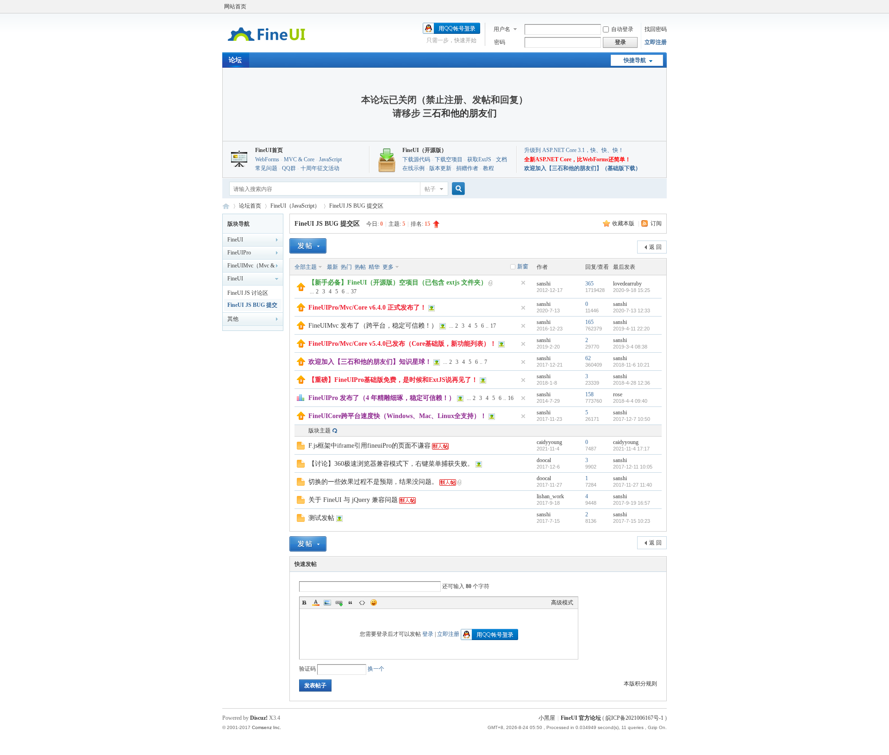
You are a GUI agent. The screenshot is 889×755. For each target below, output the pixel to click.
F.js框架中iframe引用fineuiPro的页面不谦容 (369, 445)
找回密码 (656, 29)
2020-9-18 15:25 (631, 290)
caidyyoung (549, 442)
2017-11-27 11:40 (632, 485)
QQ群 (289, 168)
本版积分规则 (640, 683)
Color (315, 602)
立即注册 (656, 42)
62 (588, 358)
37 (354, 291)
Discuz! (259, 718)
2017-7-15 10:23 (631, 521)
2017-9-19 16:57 (631, 503)
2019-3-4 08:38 (630, 346)
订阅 (656, 223)
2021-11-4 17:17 (631, 448)
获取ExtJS (479, 159)
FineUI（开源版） (424, 150)
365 (589, 283)
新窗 (522, 266)
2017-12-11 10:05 (632, 466)
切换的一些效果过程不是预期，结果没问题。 (373, 481)
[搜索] (457, 189)
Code (362, 602)
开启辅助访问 (664, 6)
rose (617, 394)
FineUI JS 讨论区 (247, 293)
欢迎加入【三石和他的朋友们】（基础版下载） (582, 168)
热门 (346, 267)
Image (327, 602)
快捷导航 (635, 60)
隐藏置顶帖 (523, 283)
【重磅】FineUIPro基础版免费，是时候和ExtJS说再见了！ (393, 379)
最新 (332, 267)
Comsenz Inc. (266, 727)
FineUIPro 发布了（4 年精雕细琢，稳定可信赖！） (381, 397)
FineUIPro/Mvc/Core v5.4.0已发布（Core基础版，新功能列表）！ (402, 343)
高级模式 (562, 602)
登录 (427, 634)
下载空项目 (449, 159)
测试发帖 (321, 517)
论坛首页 (250, 206)
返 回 (655, 247)
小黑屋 (546, 718)
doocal (544, 460)
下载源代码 (416, 159)
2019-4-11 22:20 (631, 328)
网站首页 (235, 6)
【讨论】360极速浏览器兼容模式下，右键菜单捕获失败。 (391, 463)
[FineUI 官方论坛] (266, 47)
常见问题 (266, 168)
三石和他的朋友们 (460, 113)
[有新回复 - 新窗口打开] (301, 447)
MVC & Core (299, 159)
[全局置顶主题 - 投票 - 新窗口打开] (300, 399)
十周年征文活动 (320, 168)
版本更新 (440, 168)
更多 (388, 267)
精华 (374, 267)
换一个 (376, 669)
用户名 (502, 29)
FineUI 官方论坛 (226, 206)
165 (589, 322)
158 (589, 394)
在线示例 (413, 168)
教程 (488, 168)
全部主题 (305, 267)
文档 (501, 159)
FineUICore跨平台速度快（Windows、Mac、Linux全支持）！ (397, 415)
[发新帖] (307, 246)
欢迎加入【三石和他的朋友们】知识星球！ (370, 361)
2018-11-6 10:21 (631, 365)
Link (339, 602)
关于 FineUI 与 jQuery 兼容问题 (353, 499)
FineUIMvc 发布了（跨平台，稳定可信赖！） (373, 325)
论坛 (235, 60)
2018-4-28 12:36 (631, 383)
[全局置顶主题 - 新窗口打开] (301, 289)
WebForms (267, 159)
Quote (350, 602)
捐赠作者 (467, 168)
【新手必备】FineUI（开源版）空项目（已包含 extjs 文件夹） (397, 282)
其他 (232, 319)
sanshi (544, 283)
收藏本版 (624, 223)
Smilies (373, 602)
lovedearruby (627, 283)
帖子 (430, 189)
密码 (499, 42)
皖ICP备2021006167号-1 (635, 718)
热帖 (360, 267)
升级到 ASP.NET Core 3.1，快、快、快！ (574, 150)
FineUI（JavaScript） (295, 206)
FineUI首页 (269, 150)
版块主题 (319, 430)
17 (493, 326)
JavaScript (330, 159)
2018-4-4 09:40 (630, 401)
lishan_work (550, 496)
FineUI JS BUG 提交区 (356, 206)
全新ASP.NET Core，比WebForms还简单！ (577, 159)
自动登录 (622, 29)
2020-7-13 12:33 (631, 310)
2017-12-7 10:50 (631, 419)
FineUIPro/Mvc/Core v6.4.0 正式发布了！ (367, 307)
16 (510, 398)
